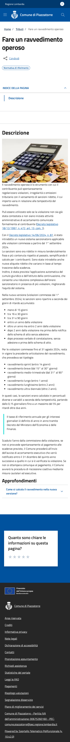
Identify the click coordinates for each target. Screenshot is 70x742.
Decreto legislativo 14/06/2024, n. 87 (31, 235)
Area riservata (13, 618)
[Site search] (63, 15)
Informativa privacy (16, 632)
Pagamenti (11, 686)
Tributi (19, 29)
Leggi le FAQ (12, 679)
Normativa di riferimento (16, 67)
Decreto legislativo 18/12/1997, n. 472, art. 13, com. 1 (30, 226)
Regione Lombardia (14, 4)
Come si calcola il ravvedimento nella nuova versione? (31, 491)
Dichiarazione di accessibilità (21, 645)
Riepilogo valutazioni (17, 693)
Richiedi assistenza (16, 666)
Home (7, 29)
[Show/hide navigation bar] (5, 14)
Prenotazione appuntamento (21, 659)
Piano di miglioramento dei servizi (24, 707)
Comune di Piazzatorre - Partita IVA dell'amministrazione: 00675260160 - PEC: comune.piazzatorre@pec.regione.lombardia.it (31, 718)
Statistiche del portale (17, 673)
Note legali (11, 639)
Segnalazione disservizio (19, 700)
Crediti (8, 625)
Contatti (9, 652)
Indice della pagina (16, 88)
